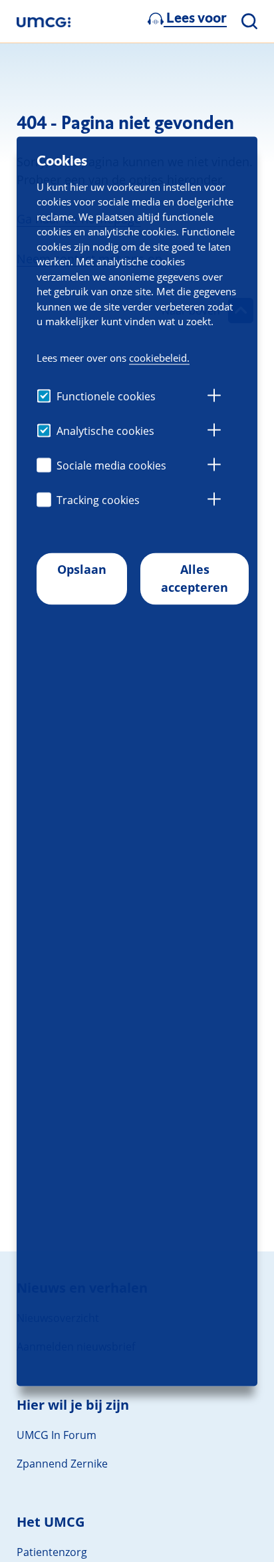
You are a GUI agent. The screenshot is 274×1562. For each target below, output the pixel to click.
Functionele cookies (106, 396)
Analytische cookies (105, 431)
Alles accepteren (194, 578)
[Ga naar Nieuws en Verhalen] (43, 22)
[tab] (214, 397)
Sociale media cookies (111, 465)
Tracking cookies (98, 500)
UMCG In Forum (56, 1435)
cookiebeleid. (159, 357)
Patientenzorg (52, 1552)
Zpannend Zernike (62, 1463)
